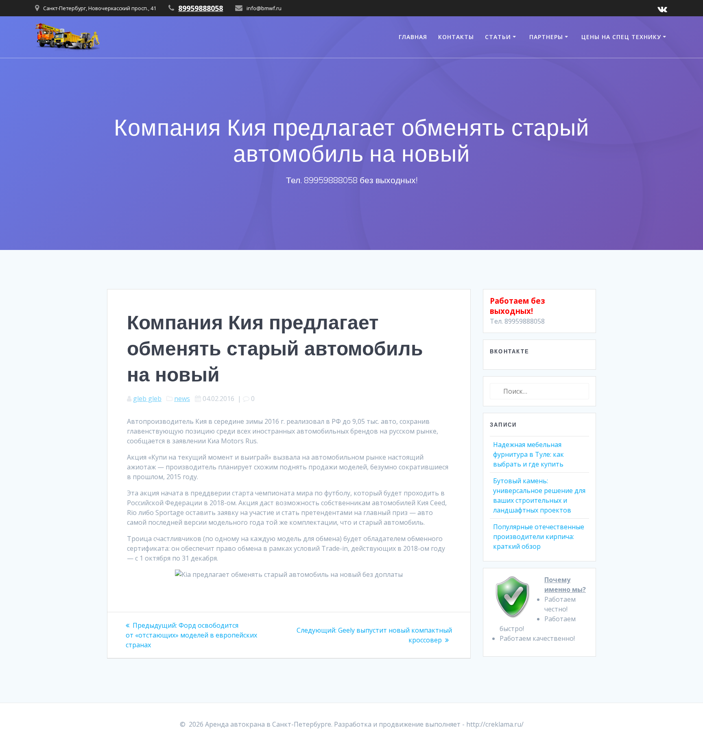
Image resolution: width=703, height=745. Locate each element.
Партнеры (546, 37)
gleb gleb (147, 398)
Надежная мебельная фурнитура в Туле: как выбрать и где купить (528, 454)
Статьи (498, 37)
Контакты (456, 37)
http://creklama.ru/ (495, 724)
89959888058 (200, 8)
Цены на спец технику (621, 37)
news (182, 398)
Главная (413, 37)
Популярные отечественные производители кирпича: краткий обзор (538, 536)
